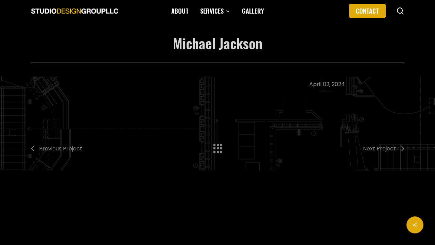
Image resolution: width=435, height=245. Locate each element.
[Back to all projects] (217, 146)
